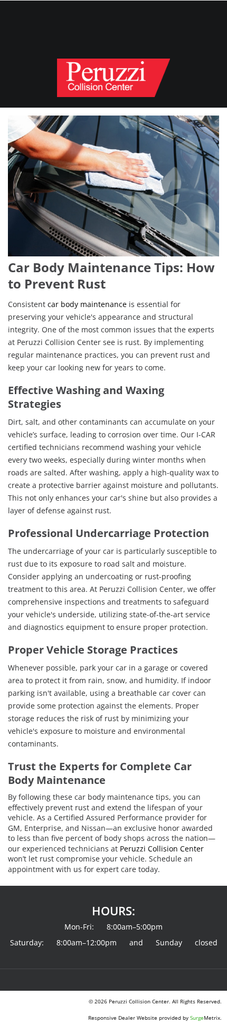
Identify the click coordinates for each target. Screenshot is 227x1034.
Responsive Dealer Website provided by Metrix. (155, 1017)
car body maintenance (87, 304)
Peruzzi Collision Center (162, 849)
